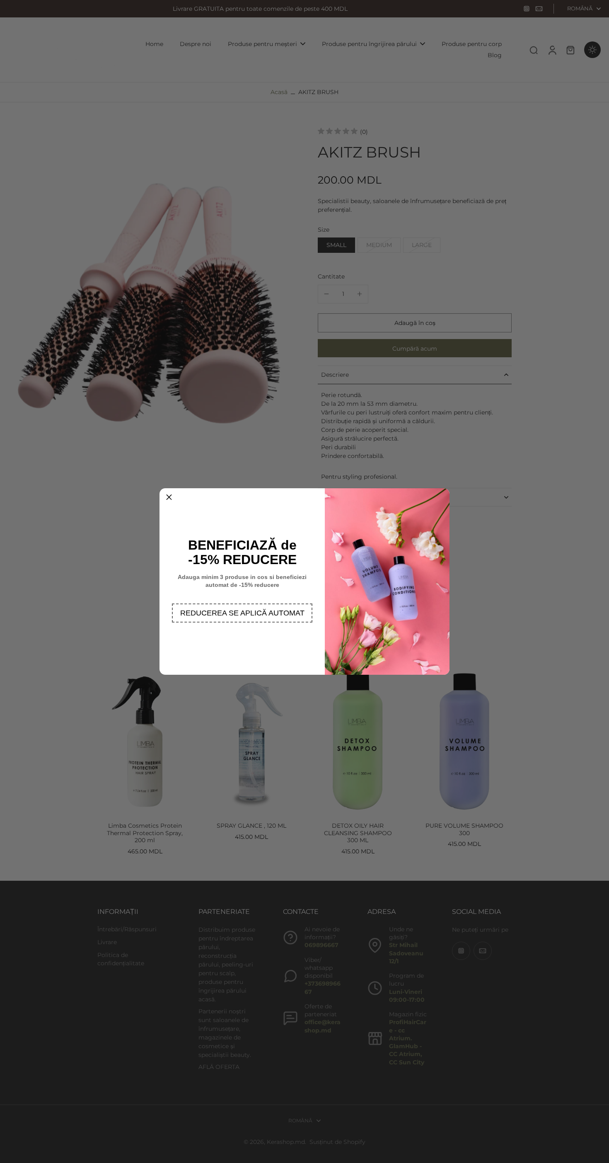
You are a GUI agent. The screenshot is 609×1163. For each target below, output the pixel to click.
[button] (242, 613)
